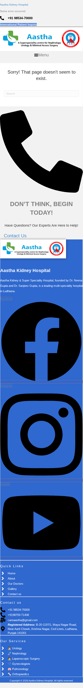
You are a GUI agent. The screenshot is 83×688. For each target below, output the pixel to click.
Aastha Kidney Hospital (14, 4)
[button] (41, 55)
